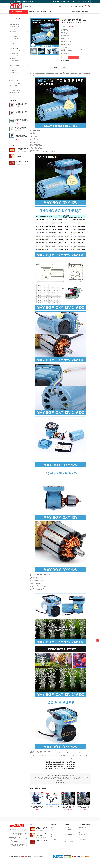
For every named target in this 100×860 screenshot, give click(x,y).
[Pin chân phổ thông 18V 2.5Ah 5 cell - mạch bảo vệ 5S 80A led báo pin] (11, 106)
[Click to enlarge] (33, 45)
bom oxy (55, 777)
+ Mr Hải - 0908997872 (14, 85)
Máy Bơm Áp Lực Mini (14, 29)
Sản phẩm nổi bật (68, 832)
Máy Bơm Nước (12, 58)
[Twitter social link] (54, 1)
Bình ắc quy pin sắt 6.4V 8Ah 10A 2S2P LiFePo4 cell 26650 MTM (21, 121)
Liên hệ (52, 829)
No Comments (23, 151)
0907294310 (88, 11)
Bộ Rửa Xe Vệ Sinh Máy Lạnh (15, 21)
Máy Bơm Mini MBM (70, 52)
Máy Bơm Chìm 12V (14, 33)
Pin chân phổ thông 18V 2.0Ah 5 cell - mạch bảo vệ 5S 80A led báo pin (21, 112)
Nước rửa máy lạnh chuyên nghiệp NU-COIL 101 (20, 128)
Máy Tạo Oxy (33, 758)
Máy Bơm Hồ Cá (13, 43)
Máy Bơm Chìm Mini (14, 41)
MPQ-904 (64, 778)
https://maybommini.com (19, 844)
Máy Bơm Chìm (18, 15)
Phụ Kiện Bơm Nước (13, 67)
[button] (42, 796)
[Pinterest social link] (55, 1)
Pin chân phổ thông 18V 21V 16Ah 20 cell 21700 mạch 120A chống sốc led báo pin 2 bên (21, 136)
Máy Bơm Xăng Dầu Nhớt (14, 63)
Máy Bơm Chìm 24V (14, 38)
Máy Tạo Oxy (46, 778)
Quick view (42, 799)
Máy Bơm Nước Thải (14, 46)
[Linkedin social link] (57, 1)
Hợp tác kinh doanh (69, 841)
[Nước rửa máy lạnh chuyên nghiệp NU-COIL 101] (11, 129)
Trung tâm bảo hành (69, 836)
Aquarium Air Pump (48, 777)
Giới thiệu (53, 827)
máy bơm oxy (44, 72)
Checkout (53, 836)
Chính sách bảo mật (83, 834)
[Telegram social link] (59, 1)
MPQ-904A (69, 778)
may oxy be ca (85, 777)
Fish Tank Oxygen (61, 777)
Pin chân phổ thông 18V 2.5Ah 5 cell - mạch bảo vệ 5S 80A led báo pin (21, 105)
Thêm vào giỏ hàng (73, 57)
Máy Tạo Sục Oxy (25, 15)
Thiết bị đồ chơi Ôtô (13, 72)
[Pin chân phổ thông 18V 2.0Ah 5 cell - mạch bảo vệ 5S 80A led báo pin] (11, 114)
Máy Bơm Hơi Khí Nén (14, 55)
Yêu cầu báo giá (68, 839)
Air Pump (37, 777)
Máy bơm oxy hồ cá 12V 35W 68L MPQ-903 (60, 764)
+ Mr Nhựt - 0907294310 (14, 90)
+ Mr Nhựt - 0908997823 (14, 83)
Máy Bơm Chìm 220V (14, 36)
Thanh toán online (82, 839)
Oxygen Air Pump (75, 778)
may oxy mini (40, 778)
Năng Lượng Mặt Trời (14, 65)
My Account (53, 832)
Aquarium (41, 777)
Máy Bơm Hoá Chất (13, 53)
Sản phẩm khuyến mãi (69, 834)
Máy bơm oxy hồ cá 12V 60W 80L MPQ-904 (60, 766)
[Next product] (90, 16)
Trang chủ (11, 15)
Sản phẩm (67, 827)
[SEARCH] (71, 6)
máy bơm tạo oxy (70, 752)
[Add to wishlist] (42, 793)
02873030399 (81, 11)
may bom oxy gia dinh (76, 777)
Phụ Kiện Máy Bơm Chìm (15, 50)
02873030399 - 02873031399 (15, 94)
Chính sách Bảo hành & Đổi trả (84, 831)
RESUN (81, 778)
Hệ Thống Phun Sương (14, 24)
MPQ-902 (55, 778)
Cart (52, 834)
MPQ (51, 778)
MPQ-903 (59, 778)
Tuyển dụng (53, 839)
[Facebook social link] (52, 1)
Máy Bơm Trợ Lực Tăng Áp (15, 60)
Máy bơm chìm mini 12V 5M (53, 806)
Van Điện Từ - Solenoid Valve (15, 75)
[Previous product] (87, 16)
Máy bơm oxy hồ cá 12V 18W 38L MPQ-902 (60, 762)
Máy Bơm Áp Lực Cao (14, 26)
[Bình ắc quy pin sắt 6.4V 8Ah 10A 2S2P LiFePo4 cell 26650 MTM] (11, 122)
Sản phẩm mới (68, 829)
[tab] (56, 67)
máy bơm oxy (68, 777)
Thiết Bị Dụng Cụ (12, 70)
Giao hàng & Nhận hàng (84, 837)
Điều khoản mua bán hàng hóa (84, 828)
